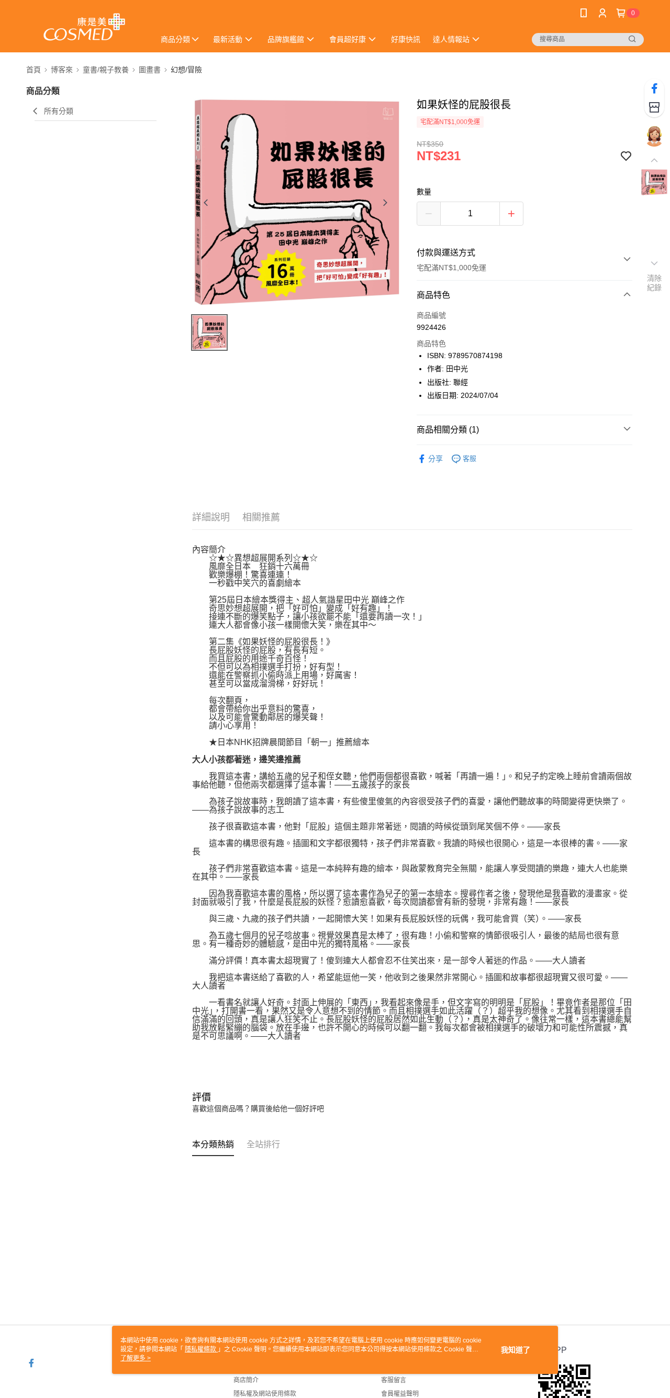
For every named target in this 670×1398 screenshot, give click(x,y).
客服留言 (393, 1380)
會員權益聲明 (400, 1393)
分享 (435, 458)
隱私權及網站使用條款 (264, 1393)
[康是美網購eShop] (84, 27)
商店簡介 (246, 1380)
